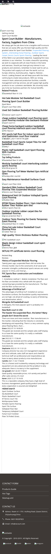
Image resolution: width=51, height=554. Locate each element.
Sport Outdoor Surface (11, 391)
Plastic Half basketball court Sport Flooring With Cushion (23, 150)
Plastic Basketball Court (11, 396)
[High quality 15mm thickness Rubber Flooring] (9, 231)
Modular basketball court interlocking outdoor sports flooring (25, 164)
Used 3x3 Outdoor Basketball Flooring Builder (25, 110)
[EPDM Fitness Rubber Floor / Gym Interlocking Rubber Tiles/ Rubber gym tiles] (8, 200)
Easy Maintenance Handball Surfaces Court (23, 179)
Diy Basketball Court (10, 394)
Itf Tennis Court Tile (10, 399)
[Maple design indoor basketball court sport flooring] (11, 239)
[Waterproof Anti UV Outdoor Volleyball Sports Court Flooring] (12, 192)
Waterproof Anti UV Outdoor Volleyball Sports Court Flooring (25, 196)
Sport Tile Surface (9, 406)
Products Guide (9, 489)
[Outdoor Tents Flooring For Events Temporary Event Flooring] (12, 215)
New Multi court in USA (12, 310)
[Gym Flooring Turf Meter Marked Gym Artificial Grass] (9, 168)
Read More (6, 104)
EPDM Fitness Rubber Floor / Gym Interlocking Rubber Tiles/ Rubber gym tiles (25, 204)
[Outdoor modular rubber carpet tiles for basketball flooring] (11, 208)
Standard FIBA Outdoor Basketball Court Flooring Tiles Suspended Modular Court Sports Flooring (22, 189)
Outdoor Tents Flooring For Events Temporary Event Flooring (24, 220)
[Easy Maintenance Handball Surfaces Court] (11, 176)
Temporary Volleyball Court (12, 411)
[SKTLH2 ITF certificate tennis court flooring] (9, 247)
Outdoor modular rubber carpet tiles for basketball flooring (22, 212)
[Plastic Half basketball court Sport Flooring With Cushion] (5, 146)
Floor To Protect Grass (10, 416)
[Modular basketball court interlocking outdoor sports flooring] (12, 160)
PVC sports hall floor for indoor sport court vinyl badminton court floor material (23, 135)
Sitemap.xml (7, 498)
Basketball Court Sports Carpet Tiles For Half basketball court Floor (24, 143)
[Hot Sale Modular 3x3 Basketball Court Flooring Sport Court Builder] (12, 93)
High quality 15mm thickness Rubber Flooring (25, 235)
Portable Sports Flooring (11, 404)
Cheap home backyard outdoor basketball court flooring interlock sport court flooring (23, 127)
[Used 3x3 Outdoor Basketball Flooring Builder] (11, 107)
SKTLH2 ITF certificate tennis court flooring (23, 251)
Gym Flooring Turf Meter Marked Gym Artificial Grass (25, 172)
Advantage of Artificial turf (13, 289)
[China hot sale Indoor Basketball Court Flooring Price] (13, 223)
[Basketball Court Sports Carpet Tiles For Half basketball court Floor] (15, 138)
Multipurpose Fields (10, 401)
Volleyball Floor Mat (10, 409)
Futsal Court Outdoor (10, 414)
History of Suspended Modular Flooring (19, 260)
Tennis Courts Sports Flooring (19, 55)
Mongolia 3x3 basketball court (15, 302)
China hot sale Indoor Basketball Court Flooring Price (21, 228)
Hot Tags (6, 493)
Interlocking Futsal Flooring (19, 53)
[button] (20, 19)
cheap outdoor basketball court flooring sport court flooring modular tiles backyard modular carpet (25, 120)
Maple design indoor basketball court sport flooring (23, 244)
